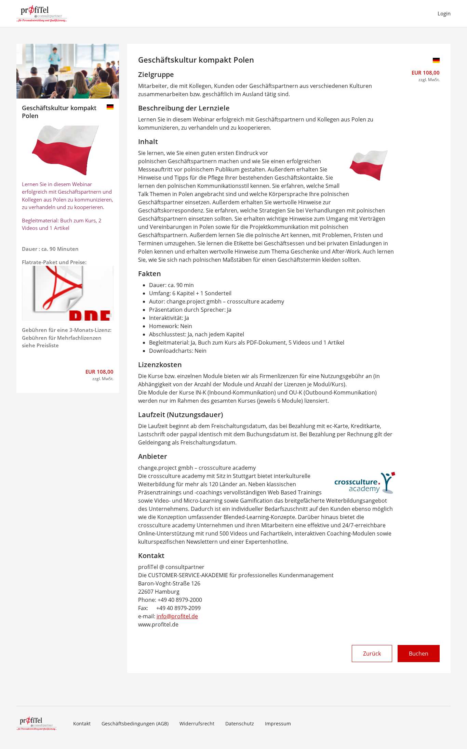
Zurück (372, 653)
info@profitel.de (177, 616)
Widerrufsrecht (196, 723)
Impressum (278, 723)
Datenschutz (239, 723)
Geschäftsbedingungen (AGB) (135, 723)
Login (444, 13)
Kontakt (82, 723)
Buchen (418, 653)
